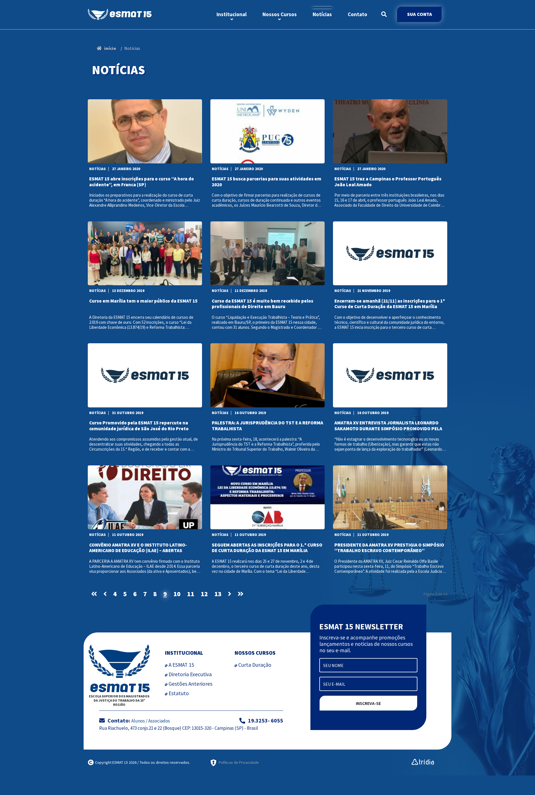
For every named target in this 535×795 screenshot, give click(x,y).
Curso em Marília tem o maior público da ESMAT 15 (143, 301)
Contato (357, 14)
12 (204, 593)
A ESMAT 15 (181, 664)
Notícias (322, 14)
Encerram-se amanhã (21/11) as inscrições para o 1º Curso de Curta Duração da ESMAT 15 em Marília (389, 303)
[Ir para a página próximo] (230, 594)
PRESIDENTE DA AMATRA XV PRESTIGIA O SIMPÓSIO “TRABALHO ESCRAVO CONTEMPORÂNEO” (389, 547)
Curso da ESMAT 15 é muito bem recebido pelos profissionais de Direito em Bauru (262, 303)
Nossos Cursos (279, 14)
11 (190, 593)
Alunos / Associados (150, 721)
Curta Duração (254, 664)
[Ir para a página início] (94, 594)
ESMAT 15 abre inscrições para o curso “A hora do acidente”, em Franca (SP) (141, 181)
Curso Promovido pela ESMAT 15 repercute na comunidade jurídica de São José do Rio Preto (139, 425)
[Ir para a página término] (240, 594)
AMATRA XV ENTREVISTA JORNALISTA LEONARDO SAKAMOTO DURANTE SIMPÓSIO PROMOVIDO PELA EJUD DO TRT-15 (388, 425)
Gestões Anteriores (190, 683)
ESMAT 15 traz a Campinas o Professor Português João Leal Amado (387, 181)
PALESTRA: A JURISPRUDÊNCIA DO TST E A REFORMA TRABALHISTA (267, 425)
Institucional (232, 14)
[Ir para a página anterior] (105, 594)
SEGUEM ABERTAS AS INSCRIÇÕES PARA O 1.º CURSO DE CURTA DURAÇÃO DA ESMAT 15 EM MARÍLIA (267, 547)
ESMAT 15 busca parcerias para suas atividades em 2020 (266, 181)
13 (218, 593)
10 (177, 593)
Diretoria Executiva (190, 674)
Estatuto (179, 693)
